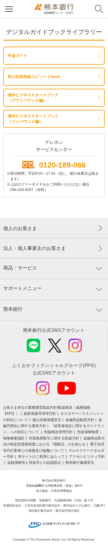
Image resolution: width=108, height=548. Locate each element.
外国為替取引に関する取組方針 (54, 438)
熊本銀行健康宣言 (79, 462)
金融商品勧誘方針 (79, 420)
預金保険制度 (88, 432)
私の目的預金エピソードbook (34, 76)
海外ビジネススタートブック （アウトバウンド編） (33, 98)
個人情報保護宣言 (46, 420)
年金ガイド (17, 55)
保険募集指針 (14, 438)
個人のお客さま (20, 228)
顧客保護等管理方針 (40, 413)
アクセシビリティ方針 (87, 456)
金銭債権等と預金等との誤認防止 (34, 462)
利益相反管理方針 (58, 432)
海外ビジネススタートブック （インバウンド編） (33, 119)
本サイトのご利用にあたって (41, 456)
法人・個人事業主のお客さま (34, 248)
